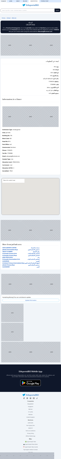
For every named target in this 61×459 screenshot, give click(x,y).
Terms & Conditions (30, 430)
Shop (17, 1)
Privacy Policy (30, 433)
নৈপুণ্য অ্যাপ (30, 452)
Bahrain (31, 409)
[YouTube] (34, 398)
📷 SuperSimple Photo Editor (30, 444)
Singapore (30, 406)
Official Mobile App (30, 436)
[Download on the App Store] (30, 383)
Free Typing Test (30, 425)
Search (3, 1)
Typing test (44, 1)
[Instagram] (27, 398)
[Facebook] (24, 398)
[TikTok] (37, 398)
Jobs (10, 1)
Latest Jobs (30, 422)
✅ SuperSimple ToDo (30, 441)
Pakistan (30, 414)
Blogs (25, 1)
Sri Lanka (30, 412)
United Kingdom (30, 417)
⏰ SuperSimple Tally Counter (30, 447)
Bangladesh (30, 404)
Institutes (33, 1)
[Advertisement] (27, 455)
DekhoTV (30, 428)
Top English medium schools (30, 449)
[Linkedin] (30, 398)
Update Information (30, 300)
